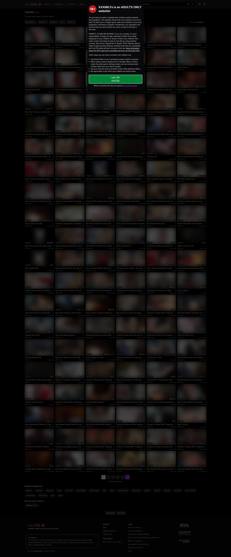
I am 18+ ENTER (115, 79)
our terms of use (130, 86)
